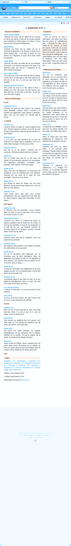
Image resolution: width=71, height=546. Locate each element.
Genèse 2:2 (8, 318)
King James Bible (11, 73)
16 (44, 36)
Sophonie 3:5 (48, 144)
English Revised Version (13, 85)
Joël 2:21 (46, 134)
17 (46, 43)
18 (64, 54)
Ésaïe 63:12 (8, 181)
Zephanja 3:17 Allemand (28, 365)
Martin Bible (8, 47)
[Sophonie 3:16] (2, 249)
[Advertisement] (35, 396)
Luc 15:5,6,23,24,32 (11, 287)
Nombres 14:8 (9, 208)
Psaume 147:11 (10, 235)
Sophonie (8, 23)
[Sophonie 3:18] (68, 249)
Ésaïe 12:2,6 (8, 168)
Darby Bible (8, 61)
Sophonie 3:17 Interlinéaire (15, 361)
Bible (3, 23)
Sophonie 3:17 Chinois (12, 367)
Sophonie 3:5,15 (10, 106)
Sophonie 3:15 (48, 163)
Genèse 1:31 (9, 308)
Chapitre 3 (14, 23)
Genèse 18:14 (9, 137)
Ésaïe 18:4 (8, 328)
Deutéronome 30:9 (11, 218)
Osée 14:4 (46, 124)
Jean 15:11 (8, 296)
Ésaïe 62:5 (47, 91)
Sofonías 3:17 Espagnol (23, 363)
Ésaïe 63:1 (47, 106)
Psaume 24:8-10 (10, 148)
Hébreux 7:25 (9, 191)
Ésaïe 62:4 (47, 73)
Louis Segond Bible (11, 35)
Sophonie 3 (47, 35)
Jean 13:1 (7, 341)
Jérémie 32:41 (9, 277)
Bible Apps (9, 370)
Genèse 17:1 (9, 125)
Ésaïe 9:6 (7, 156)
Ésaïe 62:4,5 (8, 252)
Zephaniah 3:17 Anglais (31, 367)
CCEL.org (25, 380)
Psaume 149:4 (9, 244)
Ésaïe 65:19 (8, 267)
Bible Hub (17, 370)
